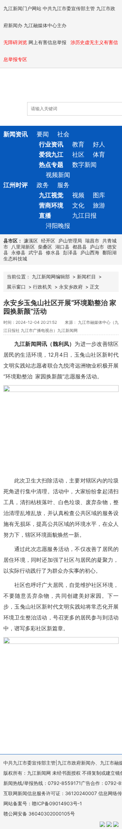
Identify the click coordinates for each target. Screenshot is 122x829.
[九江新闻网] (42, 88)
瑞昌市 (92, 240)
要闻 (43, 134)
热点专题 (51, 164)
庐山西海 (89, 252)
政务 (43, 185)
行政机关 (42, 287)
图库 (99, 195)
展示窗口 (16, 287)
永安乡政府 (71, 287)
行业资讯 (51, 144)
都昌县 (80, 247)
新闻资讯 (15, 134)
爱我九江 (51, 154)
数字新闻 (84, 164)
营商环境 (51, 205)
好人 (99, 144)
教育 (78, 144)
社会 (63, 134)
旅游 (99, 205)
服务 (63, 185)
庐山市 (97, 247)
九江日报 (84, 215)
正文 (94, 287)
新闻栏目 (86, 276)
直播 (45, 215)
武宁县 (35, 252)
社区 (78, 154)
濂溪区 (31, 240)
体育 (99, 154)
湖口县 (62, 247)
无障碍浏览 (15, 42)
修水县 (53, 252)
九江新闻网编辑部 (51, 276)
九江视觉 (51, 195)
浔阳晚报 (58, 225)
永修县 (18, 252)
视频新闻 (58, 174)
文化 (78, 205)
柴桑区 (45, 247)
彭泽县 (70, 252)
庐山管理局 (70, 240)
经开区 (48, 240)
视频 (78, 195)
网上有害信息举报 (48, 42)
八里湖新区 (23, 247)
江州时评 (15, 185)
